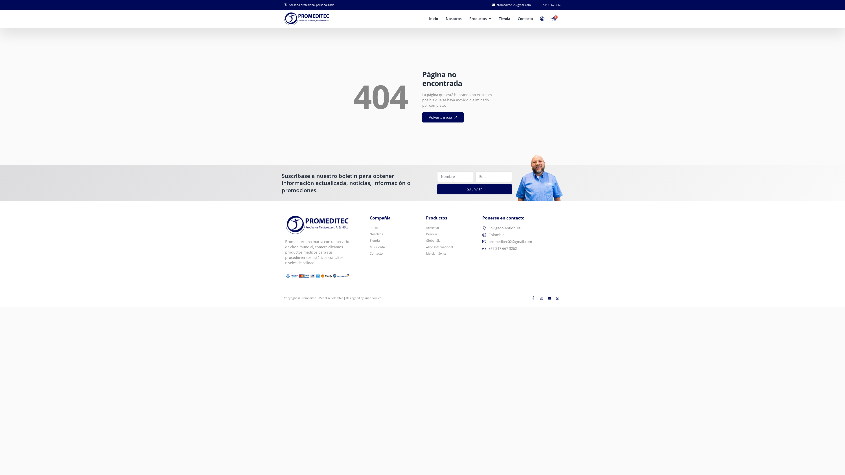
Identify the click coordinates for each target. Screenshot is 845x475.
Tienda (504, 18)
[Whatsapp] (557, 298)
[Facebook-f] (533, 298)
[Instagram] (541, 298)
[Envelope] (549, 298)
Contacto (525, 18)
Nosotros (454, 18)
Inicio (433, 18)
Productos (478, 18)
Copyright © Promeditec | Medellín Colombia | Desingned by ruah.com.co (332, 298)
